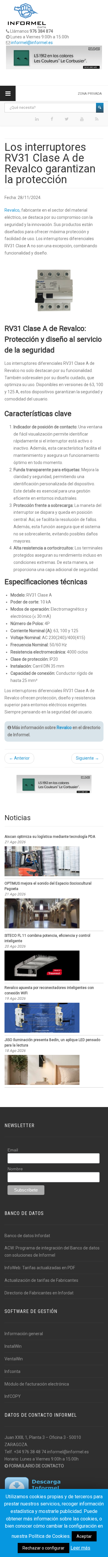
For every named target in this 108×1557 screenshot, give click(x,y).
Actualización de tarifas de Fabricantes (41, 1280)
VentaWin (13, 1358)
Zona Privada (90, 94)
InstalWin (13, 1346)
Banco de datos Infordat (27, 1235)
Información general (23, 1333)
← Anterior (19, 758)
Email (13, 1150)
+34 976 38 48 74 (30, 1451)
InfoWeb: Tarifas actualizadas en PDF (39, 1267)
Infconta (12, 1371)
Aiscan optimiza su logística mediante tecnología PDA (49, 837)
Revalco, (12, 210)
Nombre (15, 1168)
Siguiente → (87, 758)
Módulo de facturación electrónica (36, 1384)
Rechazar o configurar (43, 1548)
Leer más (80, 1548)
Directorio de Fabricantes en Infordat (39, 1293)
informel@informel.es (32, 42)
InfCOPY (12, 1396)
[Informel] (27, 15)
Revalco (64, 727)
